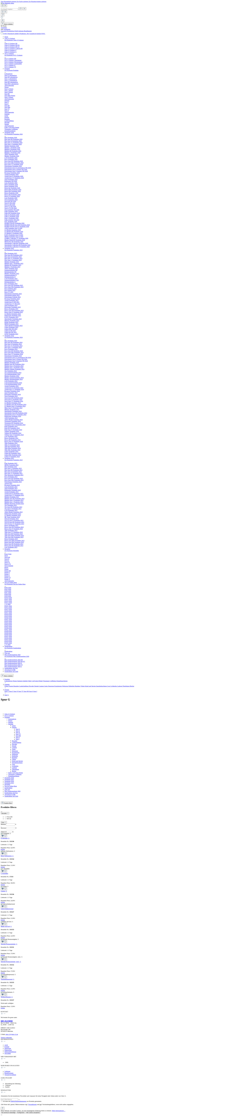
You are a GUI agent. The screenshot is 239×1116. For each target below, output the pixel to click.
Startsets (19, 681)
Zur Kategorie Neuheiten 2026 (13, 134)
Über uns (7, 789)
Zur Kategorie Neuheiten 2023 (13, 460)
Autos (46, 686)
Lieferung (7, 1071)
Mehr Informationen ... (58, 1111)
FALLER (9, 817)
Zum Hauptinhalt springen (9, 1)
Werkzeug (65, 686)
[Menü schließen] (5, 42)
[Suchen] (20, 8)
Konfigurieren (20, 1112)
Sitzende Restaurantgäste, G (9, 944)
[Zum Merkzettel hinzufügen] (4, 835)
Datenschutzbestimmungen (18, 1101)
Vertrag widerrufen (6, 1037)
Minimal (8, 824)
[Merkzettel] (2, 18)
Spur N (16, 691)
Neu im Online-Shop (10, 786)
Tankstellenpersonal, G (7, 979)
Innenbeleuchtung (101, 686)
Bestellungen (28, 31)
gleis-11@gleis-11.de (12, 1034)
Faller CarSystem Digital (35, 681)
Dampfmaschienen (61, 681)
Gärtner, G (4, 891)
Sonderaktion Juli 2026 (11, 796)
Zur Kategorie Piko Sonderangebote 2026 (16, 656)
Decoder (31, 686)
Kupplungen (58, 686)
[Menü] (4, 5)
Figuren (11, 686)
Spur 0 (31, 691)
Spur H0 (26, 691)
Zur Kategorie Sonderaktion (12, 648)
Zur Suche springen (23, 1)
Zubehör (25, 681)
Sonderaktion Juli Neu (11, 793)
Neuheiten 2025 (9, 779)
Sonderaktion (8, 788)
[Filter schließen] (1, 811)
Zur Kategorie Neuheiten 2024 (13, 337)
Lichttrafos (114, 686)
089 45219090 (7, 1021)
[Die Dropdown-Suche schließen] (24, 8)
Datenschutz (8, 1050)
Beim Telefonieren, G (7, 856)
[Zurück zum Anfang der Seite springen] (2, 1108)
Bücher (132, 686)
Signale (36, 686)
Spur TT (21, 691)
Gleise (6, 686)
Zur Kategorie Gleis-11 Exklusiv (14, 40)
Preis (3, 822)
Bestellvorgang (8, 1073)
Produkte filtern (8, 803)
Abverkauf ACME (9, 794)
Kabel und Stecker (90, 686)
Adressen (21, 31)
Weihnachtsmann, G (7, 997)
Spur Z (11, 691)
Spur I (35, 691)
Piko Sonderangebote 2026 (12, 791)
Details (3, 849)
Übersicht (4, 31)
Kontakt (6, 1047)
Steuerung (51, 686)
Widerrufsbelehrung (10, 1052)
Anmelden (4, 27)
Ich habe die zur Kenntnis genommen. (22, 1101)
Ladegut (119, 686)
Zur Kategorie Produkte (11, 70)
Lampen (41, 686)
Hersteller (7, 784)
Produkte (7, 717)
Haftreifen (72, 686)
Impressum (7, 1048)
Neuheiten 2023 (9, 783)
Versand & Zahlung (10, 1075)
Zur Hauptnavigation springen (37, 1)
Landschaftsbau (24, 686)
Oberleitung (126, 686)
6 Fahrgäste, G (5, 838)
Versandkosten (32, 1104)
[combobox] (9, 9)
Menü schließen (8, 24)
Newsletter (7, 1053)
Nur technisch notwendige (8, 1112)
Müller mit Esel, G (6, 926)
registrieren (7, 29)
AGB (6, 1045)
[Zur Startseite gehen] (7, 3)
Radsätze (78, 686)
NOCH (9, 819)
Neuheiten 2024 (9, 781)
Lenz (109, 686)
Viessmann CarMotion (49, 681)
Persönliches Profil (12, 31)
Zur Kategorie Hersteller (11, 550)
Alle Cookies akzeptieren (33, 1112)
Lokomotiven (8, 681)
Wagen (15, 681)
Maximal (8, 828)
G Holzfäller (4, 873)
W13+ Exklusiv (9, 715)
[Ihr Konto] (2, 20)
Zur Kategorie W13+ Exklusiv (13, 55)
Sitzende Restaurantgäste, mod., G (11, 961)
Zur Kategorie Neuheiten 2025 (13, 250)
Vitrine (83, 686)
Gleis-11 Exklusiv (9, 714)
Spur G (6, 691)
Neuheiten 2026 (9, 778)
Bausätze (16, 686)
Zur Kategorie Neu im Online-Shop (14, 584)
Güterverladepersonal (7, 909)
